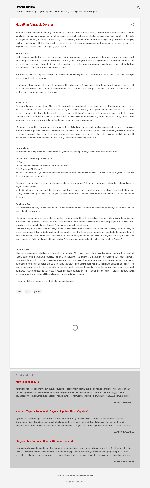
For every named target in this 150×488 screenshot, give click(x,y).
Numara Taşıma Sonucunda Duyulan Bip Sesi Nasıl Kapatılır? (52, 411)
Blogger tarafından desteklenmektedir (75, 475)
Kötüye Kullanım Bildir (75, 481)
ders (19, 291)
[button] (132, 25)
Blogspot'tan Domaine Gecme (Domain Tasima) (44, 441)
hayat (27, 291)
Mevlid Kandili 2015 (27, 381)
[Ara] (138, 8)
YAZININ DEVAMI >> (124, 402)
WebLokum (26, 7)
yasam (37, 291)
